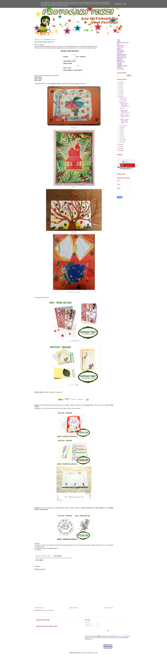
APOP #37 (122, 108)
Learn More (117, 4)
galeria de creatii (53, 557)
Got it (124, 4)
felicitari (40, 557)
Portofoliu (119, 63)
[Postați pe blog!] (56, 556)
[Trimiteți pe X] (57, 556)
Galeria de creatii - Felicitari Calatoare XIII (125, 116)
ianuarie (122, 142)
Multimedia (119, 60)
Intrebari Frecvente (121, 57)
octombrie (122, 102)
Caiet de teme (120, 45)
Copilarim (77, 384)
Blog (118, 44)
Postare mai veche (108, 607)
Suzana (74, 186)
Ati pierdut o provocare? (123, 42)
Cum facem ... (120, 50)
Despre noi (119, 52)
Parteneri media (121, 61)
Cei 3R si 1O (120, 47)
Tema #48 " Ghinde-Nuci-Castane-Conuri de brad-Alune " (124, 121)
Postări (88, 622)
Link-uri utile (120, 58)
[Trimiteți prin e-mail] (54, 556)
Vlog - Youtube (120, 69)
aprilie (121, 136)
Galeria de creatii (121, 55)
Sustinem (119, 67)
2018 (120, 92)
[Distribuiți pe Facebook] (59, 556)
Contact (119, 48)
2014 (120, 146)
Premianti (119, 64)
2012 (120, 150)
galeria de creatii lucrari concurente (64, 557)
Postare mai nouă (39, 607)
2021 (120, 86)
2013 (120, 148)
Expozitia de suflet (121, 54)
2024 (120, 82)
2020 (120, 88)
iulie (121, 129)
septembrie (122, 125)
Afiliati (118, 41)
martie (121, 138)
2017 (120, 94)
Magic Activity (74, 127)
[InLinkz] (108, 630)
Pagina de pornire (73, 607)
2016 (120, 96)
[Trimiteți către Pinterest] (61, 556)
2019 (120, 90)
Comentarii (89, 625)
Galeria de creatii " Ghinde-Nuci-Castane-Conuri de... (125, 112)
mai (121, 133)
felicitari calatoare (45, 557)
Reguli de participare (122, 66)
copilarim (45, 555)
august (121, 127)
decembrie (122, 98)
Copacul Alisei (74, 231)
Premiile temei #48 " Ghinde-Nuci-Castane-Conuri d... (125, 105)
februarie (122, 140)
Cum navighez (120, 51)
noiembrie (122, 100)
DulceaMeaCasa (75, 340)
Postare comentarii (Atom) (47, 610)
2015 (120, 144)
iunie (121, 131)
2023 (120, 84)
